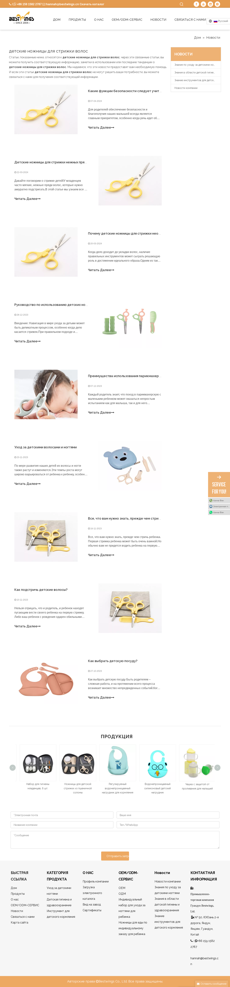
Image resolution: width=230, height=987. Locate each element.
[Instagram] (217, 4)
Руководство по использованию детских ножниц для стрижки (64, 305)
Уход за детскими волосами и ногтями (45, 447)
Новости (17, 911)
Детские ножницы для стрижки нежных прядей (52, 162)
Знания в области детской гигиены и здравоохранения (197, 72)
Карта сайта (19, 922)
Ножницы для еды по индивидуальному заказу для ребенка (133, 928)
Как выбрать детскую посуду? (112, 661)
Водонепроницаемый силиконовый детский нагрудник (155, 788)
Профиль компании (96, 881)
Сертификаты (92, 910)
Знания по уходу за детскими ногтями (197, 64)
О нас (15, 899)
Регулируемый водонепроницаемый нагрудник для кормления (115, 788)
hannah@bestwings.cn (62, 4)
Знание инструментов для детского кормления (197, 80)
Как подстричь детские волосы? (41, 590)
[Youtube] (203, 4)
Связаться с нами (22, 916)
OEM (122, 888)
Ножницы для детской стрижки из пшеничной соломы (75, 788)
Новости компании (185, 88)
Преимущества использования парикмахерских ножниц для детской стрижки (151, 376)
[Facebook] (196, 4)
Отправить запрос (118, 856)
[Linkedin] (210, 4)
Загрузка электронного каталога (92, 893)
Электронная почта (221, 506)
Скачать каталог (92, 4)
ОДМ (122, 893)
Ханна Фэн (218, 500)
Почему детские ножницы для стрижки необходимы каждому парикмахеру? (150, 233)
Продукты (18, 893)
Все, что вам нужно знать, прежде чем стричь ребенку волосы (139, 518)
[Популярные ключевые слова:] (181, 4)
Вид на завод (92, 904)
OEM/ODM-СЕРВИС (25, 905)
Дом (14, 888)
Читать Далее (99, 127)
